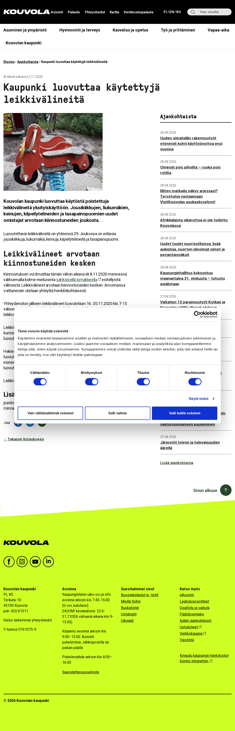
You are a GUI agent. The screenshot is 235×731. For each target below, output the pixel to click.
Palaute (74, 12)
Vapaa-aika (218, 30)
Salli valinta (117, 413)
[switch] (91, 381)
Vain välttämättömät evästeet (50, 413)
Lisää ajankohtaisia (176, 463)
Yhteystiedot (94, 12)
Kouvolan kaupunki (24, 42)
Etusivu (8, 62)
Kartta (114, 12)
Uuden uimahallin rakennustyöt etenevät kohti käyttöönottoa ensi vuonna (191, 143)
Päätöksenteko (192, 614)
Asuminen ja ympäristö (25, 30)
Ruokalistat (130, 608)
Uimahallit (129, 614)
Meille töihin (131, 601)
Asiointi (57, 12)
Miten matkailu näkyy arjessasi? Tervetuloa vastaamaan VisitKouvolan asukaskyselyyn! (189, 196)
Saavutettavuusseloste (80, 672)
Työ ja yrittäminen (178, 30)
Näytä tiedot (198, 399)
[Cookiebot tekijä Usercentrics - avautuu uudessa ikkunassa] (197, 314)
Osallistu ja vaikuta (195, 608)
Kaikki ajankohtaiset (195, 620)
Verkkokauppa (191, 633)
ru (178, 12)
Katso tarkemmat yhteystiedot (27, 620)
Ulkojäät (127, 620)
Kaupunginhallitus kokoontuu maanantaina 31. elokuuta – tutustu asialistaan (192, 278)
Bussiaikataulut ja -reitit (139, 595)
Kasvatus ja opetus (130, 30)
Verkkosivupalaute (139, 12)
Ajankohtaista (27, 62)
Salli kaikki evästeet (184, 413)
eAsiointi (187, 595)
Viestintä (187, 640)
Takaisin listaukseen (25, 439)
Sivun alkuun (205, 490)
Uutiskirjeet (189, 627)
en (171, 12)
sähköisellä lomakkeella (76, 279)
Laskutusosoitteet (194, 601)
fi (166, 12)
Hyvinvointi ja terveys (79, 30)
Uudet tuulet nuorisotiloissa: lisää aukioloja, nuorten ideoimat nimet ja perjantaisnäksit (192, 249)
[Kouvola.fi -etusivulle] (28, 542)
